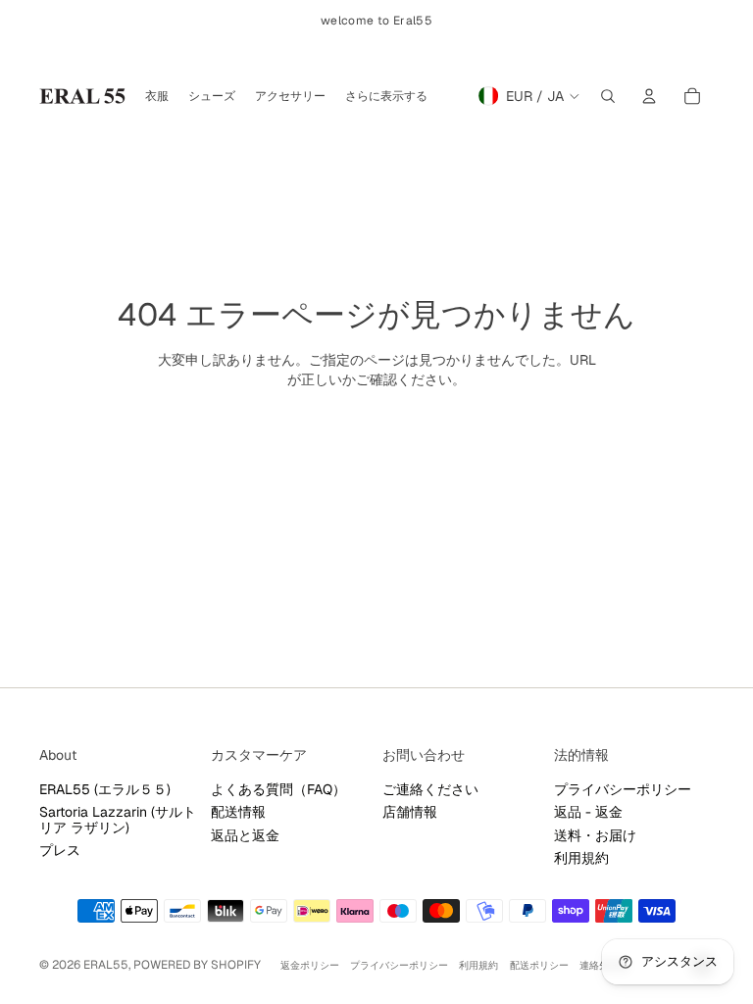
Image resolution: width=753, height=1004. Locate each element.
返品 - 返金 (588, 812)
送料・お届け (595, 835)
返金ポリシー (309, 965)
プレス (59, 850)
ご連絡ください (430, 789)
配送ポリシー (539, 965)
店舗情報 (409, 812)
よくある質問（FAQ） (278, 789)
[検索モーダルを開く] (607, 96)
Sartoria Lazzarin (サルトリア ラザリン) (117, 819)
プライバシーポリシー (622, 789)
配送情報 (238, 812)
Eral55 (105, 965)
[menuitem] (386, 96)
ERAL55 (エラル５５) (105, 789)
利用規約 (581, 858)
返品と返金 (245, 835)
